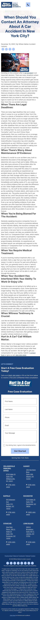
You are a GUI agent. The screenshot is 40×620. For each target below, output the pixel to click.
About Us (15, 556)
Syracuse (7, 523)
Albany (26, 466)
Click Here (12, 615)
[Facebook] (7, 563)
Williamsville (9, 468)
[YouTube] (18, 563)
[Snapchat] (28, 563)
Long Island (28, 523)
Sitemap (28, 556)
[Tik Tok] (11, 563)
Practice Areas (8, 556)
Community (22, 556)
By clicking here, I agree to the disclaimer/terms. (21, 445)
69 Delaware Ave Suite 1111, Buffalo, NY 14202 (10, 504)
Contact (33, 556)
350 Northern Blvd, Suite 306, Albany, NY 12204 (31, 474)
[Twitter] (25, 563)
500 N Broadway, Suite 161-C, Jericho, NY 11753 (30, 531)
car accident (28, 73)
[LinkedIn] (21, 563)
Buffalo (6, 496)
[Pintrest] (32, 563)
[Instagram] (14, 563)
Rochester (28, 496)
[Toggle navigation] (37, 4)
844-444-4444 (21, 355)
